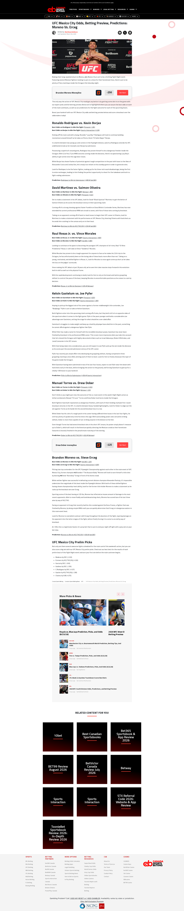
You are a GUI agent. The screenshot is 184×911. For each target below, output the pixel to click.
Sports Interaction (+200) (89, 465)
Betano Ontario (50, 888)
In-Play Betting (69, 879)
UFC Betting (29, 867)
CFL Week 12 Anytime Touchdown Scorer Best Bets (88, 678)
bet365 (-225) (87, 462)
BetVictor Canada (50, 866)
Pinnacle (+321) (87, 195)
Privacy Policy (108, 870)
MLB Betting (29, 876)
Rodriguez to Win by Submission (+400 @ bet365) (78, 180)
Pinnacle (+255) (89, 298)
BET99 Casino (128, 882)
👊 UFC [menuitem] (88, 16)
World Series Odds (90, 869)
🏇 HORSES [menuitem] (110, 16)
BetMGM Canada (50, 872)
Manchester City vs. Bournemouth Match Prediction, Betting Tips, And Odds (95, 644)
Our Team (107, 867)
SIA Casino (127, 873)
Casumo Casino (128, 876)
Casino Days (127, 864)
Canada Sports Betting (57, 581)
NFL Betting (29, 861)
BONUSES (96, 9)
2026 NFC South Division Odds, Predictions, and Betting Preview (93, 689)
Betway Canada (50, 875)
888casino (127, 879)
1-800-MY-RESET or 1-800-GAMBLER (85, 898)
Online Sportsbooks (90, 875)
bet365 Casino (128, 870)
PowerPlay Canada (51, 891)
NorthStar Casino (129, 867)
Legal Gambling (69, 867)
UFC (86, 77)
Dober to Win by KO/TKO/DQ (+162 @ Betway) (77, 435)
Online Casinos (89, 878)
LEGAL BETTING (108, 9)
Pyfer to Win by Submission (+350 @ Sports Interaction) (81, 375)
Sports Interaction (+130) (90, 130)
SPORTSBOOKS (84, 9)
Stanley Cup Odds (90, 866)
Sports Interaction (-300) (89, 301)
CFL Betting (29, 873)
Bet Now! (122, 93)
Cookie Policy (108, 873)
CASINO (131, 9)
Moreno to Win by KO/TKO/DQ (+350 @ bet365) (78, 535)
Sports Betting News (71, 873)
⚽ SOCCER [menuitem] (123, 16)
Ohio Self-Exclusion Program (92, 901)
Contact (106, 876)
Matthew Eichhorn (71, 32)
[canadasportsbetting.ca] (57, 9)
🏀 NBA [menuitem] (68, 16)
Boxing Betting (30, 886)
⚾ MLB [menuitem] (78, 16)
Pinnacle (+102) (86, 387)
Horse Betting (30, 879)
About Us (107, 861)
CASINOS (126, 861)
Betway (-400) (88, 192)
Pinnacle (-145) (89, 127)
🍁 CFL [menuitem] (98, 16)
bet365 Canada (50, 863)
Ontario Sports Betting (72, 870)
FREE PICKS (73, 9)
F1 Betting (29, 882)
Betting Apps (69, 864)
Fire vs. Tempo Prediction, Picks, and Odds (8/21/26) (88, 656)
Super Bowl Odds (89, 863)
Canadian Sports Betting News (72, 581)
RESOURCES (122, 9)
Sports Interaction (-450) (92, 238)
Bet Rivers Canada (51, 885)
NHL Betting (29, 864)
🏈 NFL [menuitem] (58, 16)
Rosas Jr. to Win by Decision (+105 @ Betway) (77, 286)
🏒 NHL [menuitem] (48, 16)
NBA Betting (29, 870)
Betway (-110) (86, 390)
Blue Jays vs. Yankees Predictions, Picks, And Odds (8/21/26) (91, 667)
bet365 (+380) (87, 241)
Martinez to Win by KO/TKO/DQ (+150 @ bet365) (78, 226)
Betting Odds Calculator (72, 861)
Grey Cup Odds (89, 872)
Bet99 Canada (49, 869)
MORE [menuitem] (134, 16)
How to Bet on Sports (71, 876)
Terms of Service (109, 864)
